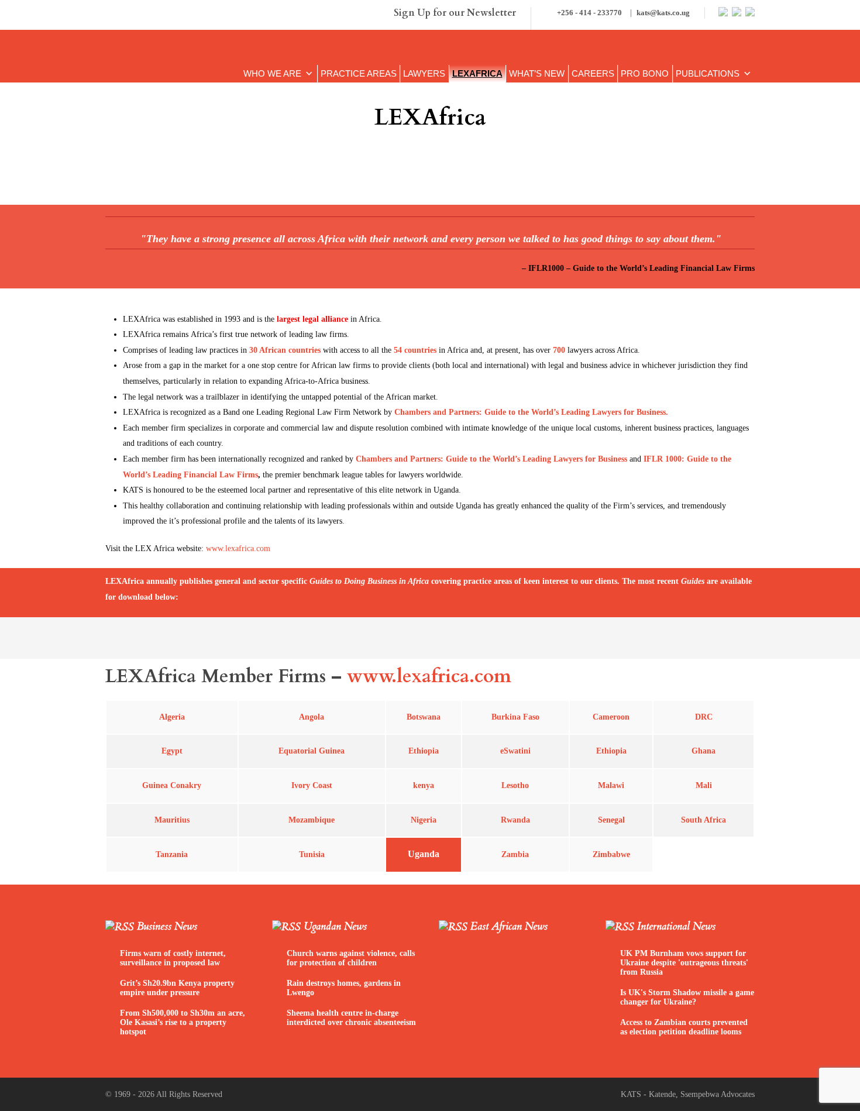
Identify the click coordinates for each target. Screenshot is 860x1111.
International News (676, 926)
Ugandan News (335, 926)
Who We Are (272, 73)
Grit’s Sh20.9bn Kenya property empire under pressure (177, 988)
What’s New (537, 73)
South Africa (703, 820)
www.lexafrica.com (508, 169)
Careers (593, 73)
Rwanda (515, 820)
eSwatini (515, 751)
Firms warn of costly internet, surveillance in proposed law (173, 958)
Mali (704, 785)
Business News (167, 926)
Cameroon (611, 717)
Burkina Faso (515, 717)
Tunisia (312, 854)
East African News (509, 926)
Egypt (172, 751)
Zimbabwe (611, 854)
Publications (707, 73)
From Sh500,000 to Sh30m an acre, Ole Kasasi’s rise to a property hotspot (182, 1022)
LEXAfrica (477, 73)
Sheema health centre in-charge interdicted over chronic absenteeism (351, 1018)
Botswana (424, 717)
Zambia (515, 854)
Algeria (172, 717)
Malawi (611, 785)
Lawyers (424, 73)
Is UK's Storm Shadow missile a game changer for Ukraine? (687, 997)
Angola (311, 717)
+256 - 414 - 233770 (622, 12)
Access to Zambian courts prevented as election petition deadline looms (684, 1027)
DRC (704, 717)
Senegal (611, 820)
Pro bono (645, 73)
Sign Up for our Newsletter (455, 12)
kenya (423, 785)
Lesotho (515, 785)
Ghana (703, 751)
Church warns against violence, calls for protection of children (351, 958)
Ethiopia (611, 751)
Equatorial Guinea (311, 751)
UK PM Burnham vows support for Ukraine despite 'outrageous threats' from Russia (684, 962)
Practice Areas (359, 73)
